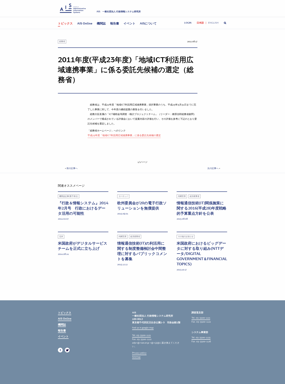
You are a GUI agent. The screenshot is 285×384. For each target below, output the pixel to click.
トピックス (65, 23)
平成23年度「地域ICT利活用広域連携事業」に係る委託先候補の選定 (124, 135)
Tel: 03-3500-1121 (141, 335)
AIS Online (84, 23)
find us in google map (143, 327)
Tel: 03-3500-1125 (200, 337)
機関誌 (101, 23)
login (187, 22)
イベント (129, 23)
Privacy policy (139, 353)
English (213, 22)
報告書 (114, 23)
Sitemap (136, 357)
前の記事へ (72, 168)
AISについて (148, 23)
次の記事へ (212, 168)
